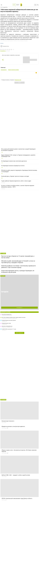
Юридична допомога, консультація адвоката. (13, 426)
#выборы (1, 43)
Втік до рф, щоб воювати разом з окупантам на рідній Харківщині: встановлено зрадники (18, 149)
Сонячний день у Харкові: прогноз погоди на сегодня (15, 176)
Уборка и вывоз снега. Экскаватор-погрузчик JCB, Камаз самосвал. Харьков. (19, 450)
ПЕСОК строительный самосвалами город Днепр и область (17, 498)
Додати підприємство (19, 332)
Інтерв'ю (4, 291)
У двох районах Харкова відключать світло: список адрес (16, 181)
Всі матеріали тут (19, 307)
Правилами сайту (18, 79)
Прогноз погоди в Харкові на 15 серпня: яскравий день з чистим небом (17, 257)
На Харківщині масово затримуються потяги (12, 165)
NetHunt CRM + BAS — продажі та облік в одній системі (16, 475)
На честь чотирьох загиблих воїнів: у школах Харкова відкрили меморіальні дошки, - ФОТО (17, 186)
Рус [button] (35, 4)
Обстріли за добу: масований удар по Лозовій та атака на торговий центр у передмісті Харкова (18, 261)
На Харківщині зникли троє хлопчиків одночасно (14, 161)
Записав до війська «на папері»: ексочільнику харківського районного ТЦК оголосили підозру (18, 266)
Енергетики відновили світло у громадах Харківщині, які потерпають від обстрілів (17, 271)
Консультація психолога (8, 421)
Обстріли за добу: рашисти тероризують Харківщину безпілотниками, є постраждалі (19, 171)
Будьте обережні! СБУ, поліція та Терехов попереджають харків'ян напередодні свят (18, 155)
